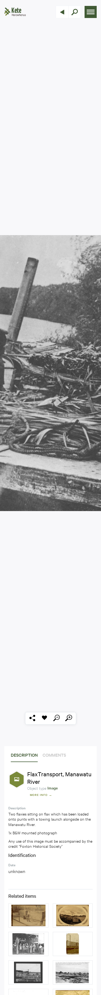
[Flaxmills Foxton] (73, 915)
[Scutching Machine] (28, 915)
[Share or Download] (32, 718)
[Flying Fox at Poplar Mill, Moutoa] (28, 972)
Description (24, 755)
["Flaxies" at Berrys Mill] (28, 944)
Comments (54, 755)
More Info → (41, 795)
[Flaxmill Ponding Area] (73, 972)
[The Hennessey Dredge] (73, 944)
